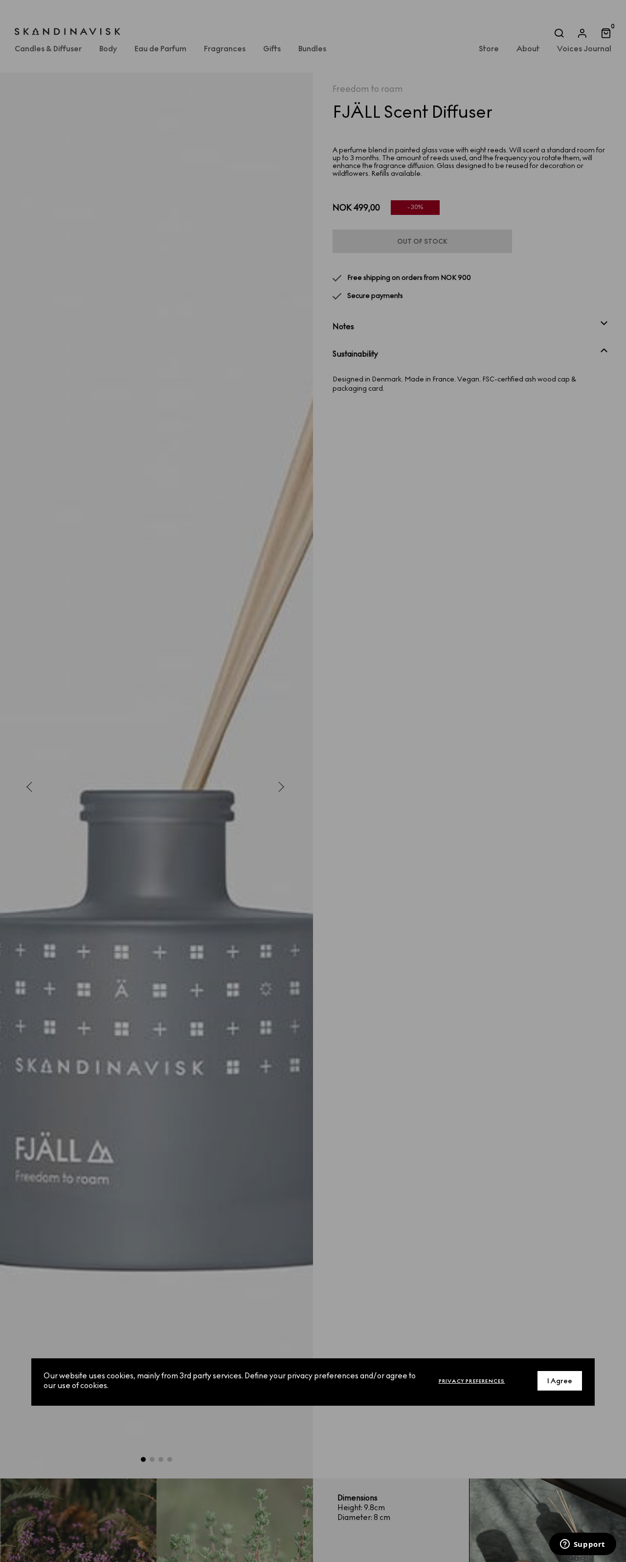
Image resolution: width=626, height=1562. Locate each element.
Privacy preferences (472, 1381)
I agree (559, 1381)
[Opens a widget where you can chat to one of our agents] (582, 1545)
